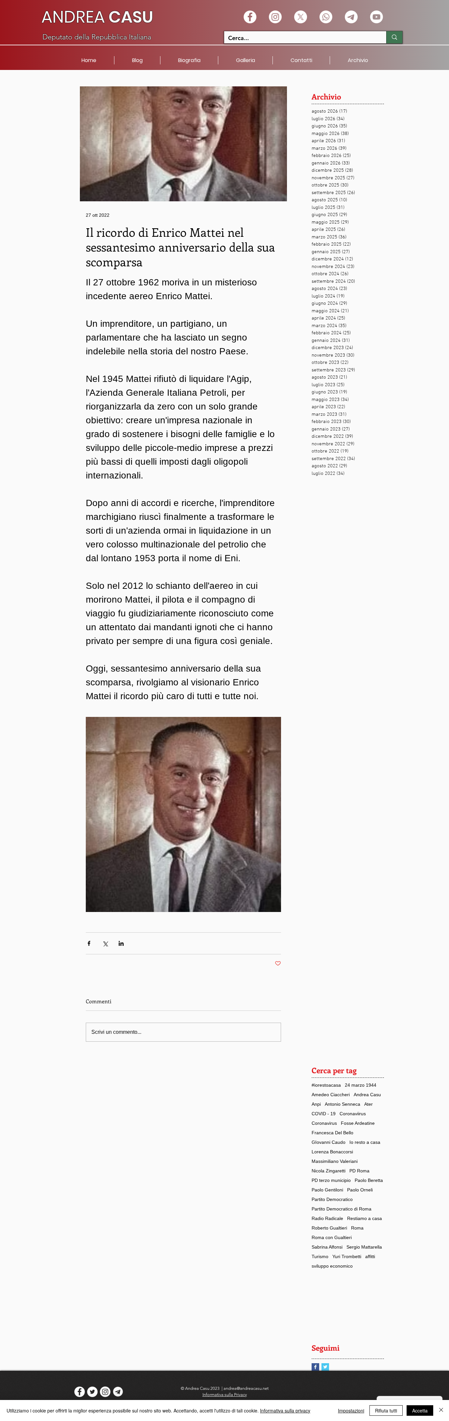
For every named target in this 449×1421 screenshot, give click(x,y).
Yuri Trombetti (346, 1256)
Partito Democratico (332, 1199)
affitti (370, 1256)
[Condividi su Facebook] (89, 943)
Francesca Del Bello (332, 1132)
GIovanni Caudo (328, 1142)
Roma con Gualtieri (332, 1237)
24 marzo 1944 (360, 1085)
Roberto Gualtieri (329, 1228)
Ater (368, 1104)
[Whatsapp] (325, 17)
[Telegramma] (351, 17)
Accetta (420, 1410)
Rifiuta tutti (386, 1410)
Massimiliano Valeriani (335, 1161)
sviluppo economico (332, 1266)
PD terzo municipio (331, 1180)
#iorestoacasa (326, 1085)
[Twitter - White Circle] (92, 1392)
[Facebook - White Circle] (250, 17)
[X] (300, 17)
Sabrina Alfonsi (327, 1247)
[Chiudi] (441, 1410)
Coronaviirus (353, 1113)
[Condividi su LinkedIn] (121, 943)
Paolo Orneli (360, 1189)
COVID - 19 (324, 1113)
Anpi (316, 1104)
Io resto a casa (364, 1142)
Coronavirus (324, 1123)
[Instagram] (275, 17)
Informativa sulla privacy (285, 1410)
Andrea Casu (367, 1094)
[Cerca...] (394, 37)
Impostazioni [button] (351, 1410)
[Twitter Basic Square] (325, 1367)
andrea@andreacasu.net (246, 1388)
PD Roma (359, 1170)
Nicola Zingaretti (328, 1170)
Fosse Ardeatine (358, 1123)
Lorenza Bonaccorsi (332, 1151)
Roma (357, 1228)
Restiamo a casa (364, 1218)
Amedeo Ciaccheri (331, 1094)
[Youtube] (376, 17)
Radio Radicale (327, 1218)
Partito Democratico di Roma (341, 1208)
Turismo (320, 1256)
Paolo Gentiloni (327, 1189)
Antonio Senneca (342, 1104)
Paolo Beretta (369, 1180)
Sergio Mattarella (364, 1247)
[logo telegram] (118, 1392)
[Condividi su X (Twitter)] (105, 943)
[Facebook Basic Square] (315, 1367)
